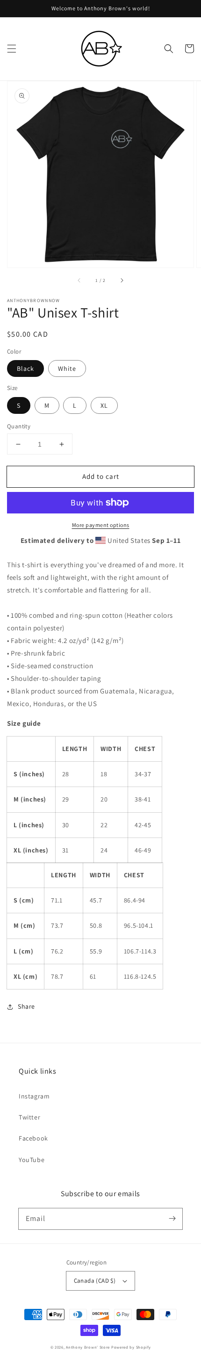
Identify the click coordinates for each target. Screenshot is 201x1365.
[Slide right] (121, 280)
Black (25, 368)
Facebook (33, 1138)
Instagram (34, 1096)
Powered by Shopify (131, 1347)
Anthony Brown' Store (88, 1347)
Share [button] (26, 1006)
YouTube (31, 1160)
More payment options (100, 524)
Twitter (29, 1117)
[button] (11, 48)
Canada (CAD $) (95, 1281)
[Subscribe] (172, 1218)
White (67, 368)
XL (104, 405)
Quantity (18, 426)
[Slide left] (79, 280)
